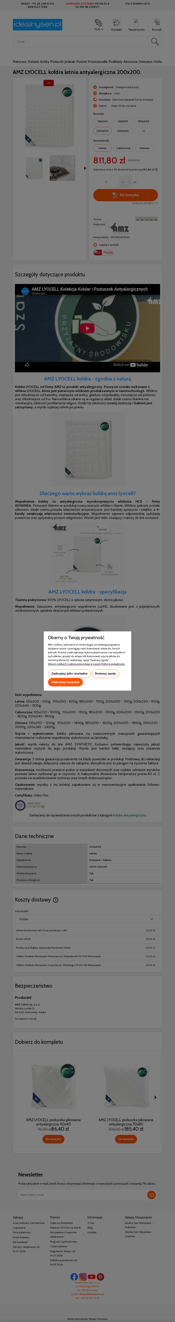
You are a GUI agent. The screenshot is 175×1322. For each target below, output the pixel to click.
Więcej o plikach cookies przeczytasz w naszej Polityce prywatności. (86, 664)
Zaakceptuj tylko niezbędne (69, 673)
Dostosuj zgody (105, 673)
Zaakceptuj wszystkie (65, 682)
